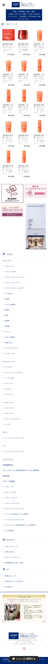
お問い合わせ (9, 552)
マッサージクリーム (11, 348)
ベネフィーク (9, 266)
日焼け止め (8, 343)
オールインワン (10, 353)
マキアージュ (9, 413)
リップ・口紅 (9, 378)
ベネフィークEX (10, 272)
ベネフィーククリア (11, 498)
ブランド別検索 (9, 481)
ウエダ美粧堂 (9, 530)
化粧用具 (6, 476)
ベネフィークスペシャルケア (14, 288)
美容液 (7, 326)
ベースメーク (8, 402)
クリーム (8, 332)
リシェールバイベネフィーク (14, 438)
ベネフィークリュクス (12, 282)
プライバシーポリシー (12, 557)
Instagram (8, 587)
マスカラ (8, 389)
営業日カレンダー (11, 576)
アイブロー (8, 367)
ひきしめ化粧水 (10, 337)
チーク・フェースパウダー (14, 372)
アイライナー (9, 394)
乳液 (6, 315)
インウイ (8, 424)
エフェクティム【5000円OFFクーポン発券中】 (21, 470)
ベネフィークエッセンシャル (14, 277)
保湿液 (7, 321)
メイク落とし (9, 293)
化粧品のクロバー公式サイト (15, 581)
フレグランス (8, 459)
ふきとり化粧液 (10, 304)
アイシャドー (9, 383)
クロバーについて (11, 546)
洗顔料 (7, 299)
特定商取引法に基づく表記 (14, 563)
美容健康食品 (8, 465)
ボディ (5, 432)
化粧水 (7, 310)
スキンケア (7, 261)
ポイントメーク (9, 361)
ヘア (4, 446)
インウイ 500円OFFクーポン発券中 (16, 514)
